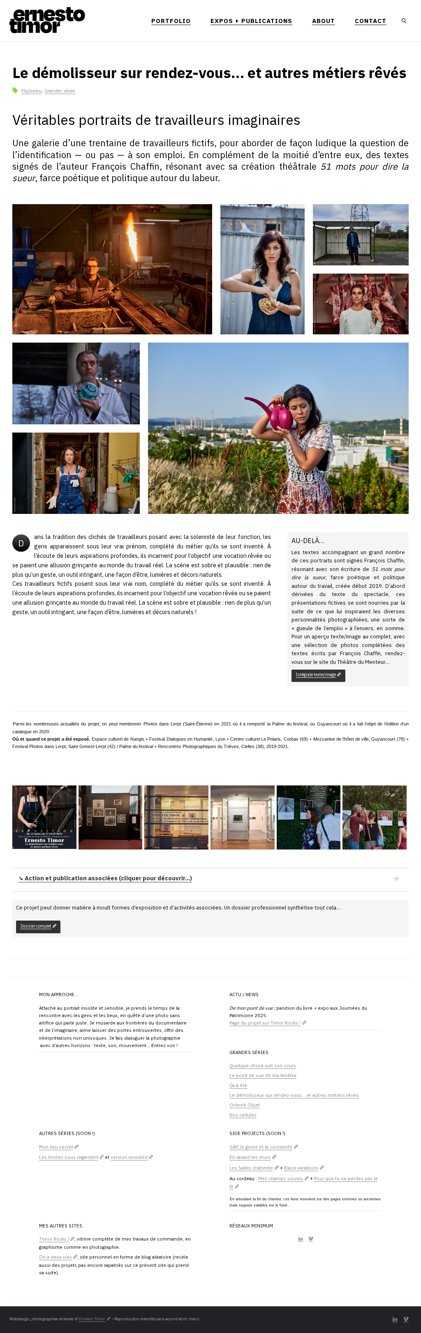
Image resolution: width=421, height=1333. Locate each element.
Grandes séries (59, 91)
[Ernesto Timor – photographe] (47, 20)
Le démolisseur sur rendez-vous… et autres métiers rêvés (294, 1095)
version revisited (129, 1157)
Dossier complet (36, 926)
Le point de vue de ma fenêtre (262, 1075)
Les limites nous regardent (68, 1157)
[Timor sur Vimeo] (310, 1238)
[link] (404, 20)
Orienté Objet (244, 1105)
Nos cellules (243, 1115)
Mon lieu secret (56, 1147)
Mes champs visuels (280, 1178)
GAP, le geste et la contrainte (260, 1147)
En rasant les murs (250, 1157)
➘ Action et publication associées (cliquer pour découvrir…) (105, 878)
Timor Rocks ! (54, 1239)
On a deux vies (55, 1257)
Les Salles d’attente (251, 1168)
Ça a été (238, 1085)
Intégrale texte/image (316, 674)
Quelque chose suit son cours (262, 1065)
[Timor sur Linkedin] (300, 1238)
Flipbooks (31, 91)
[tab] (210, 878)
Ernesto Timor (92, 1318)
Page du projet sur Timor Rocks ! (265, 1023)
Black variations (301, 1168)
